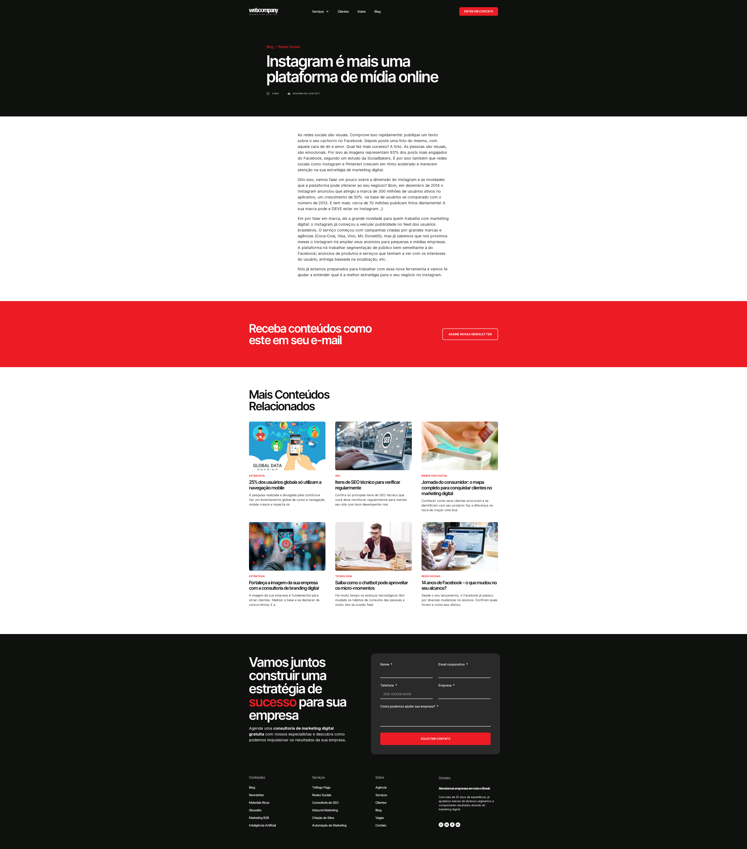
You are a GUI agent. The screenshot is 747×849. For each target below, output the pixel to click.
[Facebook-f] (452, 824)
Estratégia (257, 475)
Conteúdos (257, 777)
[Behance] (458, 824)
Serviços (318, 777)
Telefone (387, 685)
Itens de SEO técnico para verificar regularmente (367, 485)
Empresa (445, 685)
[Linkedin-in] (446, 824)
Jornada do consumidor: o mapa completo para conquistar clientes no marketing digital (457, 487)
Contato (444, 778)
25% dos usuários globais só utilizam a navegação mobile (285, 485)
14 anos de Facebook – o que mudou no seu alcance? (459, 585)
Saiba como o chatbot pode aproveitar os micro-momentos (371, 585)
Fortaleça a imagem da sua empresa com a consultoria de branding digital (284, 585)
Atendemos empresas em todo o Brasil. (465, 788)
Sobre (379, 777)
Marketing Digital (434, 475)
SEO (337, 475)
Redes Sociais (289, 47)
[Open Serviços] (327, 11)
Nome (385, 664)
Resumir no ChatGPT (306, 93)
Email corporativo (452, 664)
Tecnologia (343, 576)
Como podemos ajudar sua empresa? (408, 706)
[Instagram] (441, 824)
